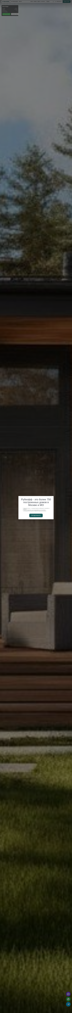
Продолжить (36, 515)
